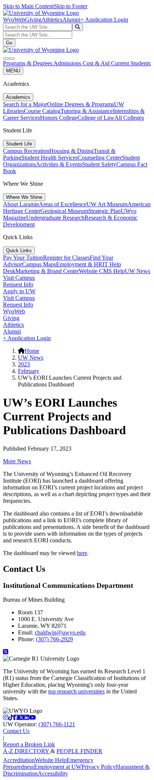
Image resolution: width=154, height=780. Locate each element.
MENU (13, 70)
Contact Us (16, 731)
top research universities (76, 691)
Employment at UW (57, 767)
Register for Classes (66, 257)
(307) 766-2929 (54, 639)
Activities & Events (59, 164)
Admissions (68, 63)
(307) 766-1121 (56, 724)
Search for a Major (25, 104)
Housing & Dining (71, 151)
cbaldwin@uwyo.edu (60, 632)
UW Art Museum (106, 204)
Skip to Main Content (28, 6)
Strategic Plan (104, 211)
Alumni (71, 19)
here (82, 553)
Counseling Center (100, 157)
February (28, 371)
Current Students (131, 63)
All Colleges (129, 118)
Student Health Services (49, 157)
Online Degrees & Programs (80, 104)
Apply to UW (19, 291)
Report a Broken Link (29, 744)
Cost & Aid (97, 63)
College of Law (95, 118)
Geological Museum (64, 211)
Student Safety (99, 164)
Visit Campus (19, 278)
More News (17, 461)
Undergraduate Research (55, 217)
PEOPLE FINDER (79, 751)
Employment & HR (79, 264)
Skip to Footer (70, 6)
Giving (33, 19)
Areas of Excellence (62, 204)
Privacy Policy (98, 767)
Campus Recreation (26, 151)
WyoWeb (14, 19)
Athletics (51, 19)
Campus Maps (39, 264)
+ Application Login (104, 19)
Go (9, 43)
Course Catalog (42, 111)
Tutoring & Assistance (87, 111)
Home (32, 351)
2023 (24, 364)
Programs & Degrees (28, 63)
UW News (137, 271)
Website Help (51, 760)
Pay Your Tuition (23, 257)
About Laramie (21, 204)
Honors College (58, 118)
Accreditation (19, 760)
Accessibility (53, 773)
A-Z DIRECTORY (26, 751)
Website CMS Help (102, 271)
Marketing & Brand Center (47, 271)
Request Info (18, 284)
